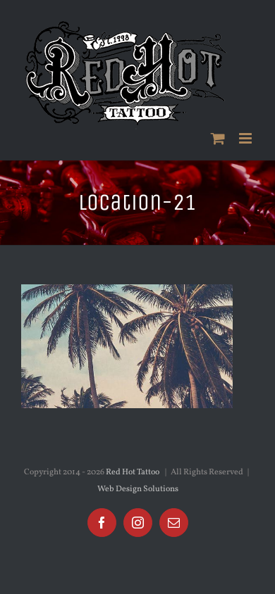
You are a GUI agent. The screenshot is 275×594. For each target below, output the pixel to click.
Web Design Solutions (137, 489)
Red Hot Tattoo (132, 472)
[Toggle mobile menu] (246, 138)
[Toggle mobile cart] (218, 138)
